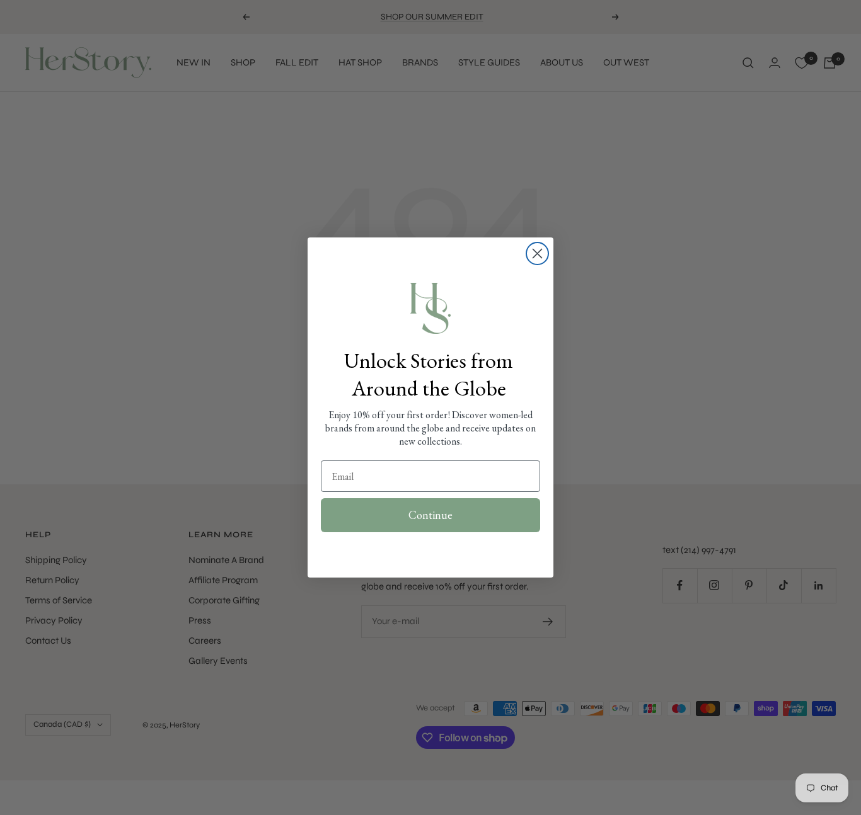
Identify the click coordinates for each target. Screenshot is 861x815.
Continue (430, 515)
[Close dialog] (537, 253)
